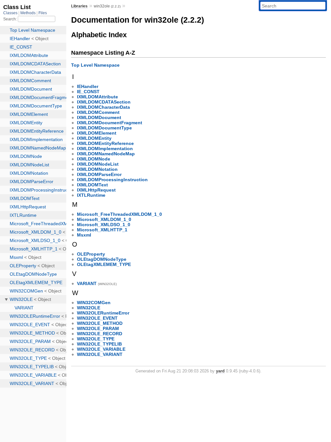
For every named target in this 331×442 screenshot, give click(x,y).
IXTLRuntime (91, 195)
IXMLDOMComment (98, 112)
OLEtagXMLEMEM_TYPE (104, 264)
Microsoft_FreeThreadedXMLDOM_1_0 (119, 214)
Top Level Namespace (95, 65)
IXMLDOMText (92, 184)
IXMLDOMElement (96, 133)
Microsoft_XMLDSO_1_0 (103, 224)
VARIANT (87, 283)
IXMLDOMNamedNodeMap (106, 153)
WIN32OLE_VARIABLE (101, 349)
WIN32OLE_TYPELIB (99, 344)
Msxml (84, 235)
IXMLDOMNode (93, 158)
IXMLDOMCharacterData (103, 107)
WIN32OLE (88, 307)
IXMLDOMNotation (97, 169)
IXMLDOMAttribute (97, 96)
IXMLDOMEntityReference (105, 143)
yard (220, 371)
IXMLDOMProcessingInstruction (112, 179)
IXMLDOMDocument (99, 117)
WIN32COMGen (94, 302)
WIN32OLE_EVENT (97, 318)
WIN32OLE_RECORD (99, 333)
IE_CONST (88, 91)
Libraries (79, 6)
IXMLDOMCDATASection (104, 102)
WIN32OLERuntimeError (103, 312)
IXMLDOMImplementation (105, 148)
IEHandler (87, 86)
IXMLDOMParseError (99, 174)
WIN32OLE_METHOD (100, 323)
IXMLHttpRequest (96, 190)
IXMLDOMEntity (94, 138)
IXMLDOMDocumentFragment (109, 122)
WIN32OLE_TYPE (95, 338)
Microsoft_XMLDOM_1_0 (104, 219)
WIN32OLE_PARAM (98, 328)
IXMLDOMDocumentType (104, 127)
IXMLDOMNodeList (98, 164)
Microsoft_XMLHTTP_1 (102, 229)
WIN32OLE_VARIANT (100, 354)
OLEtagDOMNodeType (101, 259)
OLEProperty (91, 254)
